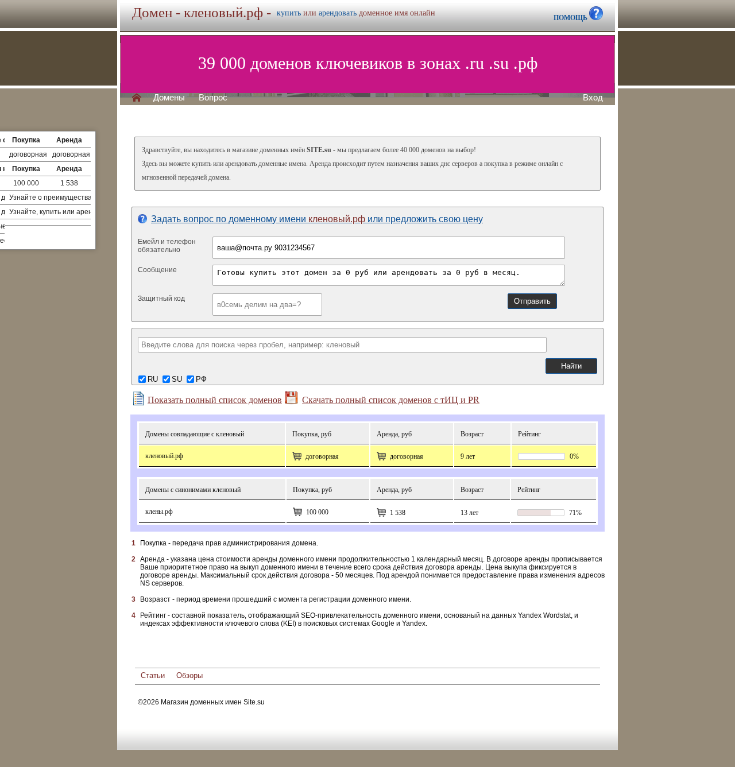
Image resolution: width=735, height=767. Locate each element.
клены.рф (159, 512)
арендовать (338, 13)
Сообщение (157, 270)
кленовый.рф (164, 456)
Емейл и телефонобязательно (167, 246)
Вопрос (213, 97)
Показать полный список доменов (215, 400)
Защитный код (161, 299)
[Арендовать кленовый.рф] (381, 456)
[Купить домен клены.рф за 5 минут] (297, 512)
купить (289, 13)
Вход (593, 97)
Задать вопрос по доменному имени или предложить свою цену (317, 219)
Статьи (153, 675)
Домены (169, 97)
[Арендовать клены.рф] (381, 513)
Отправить (532, 301)
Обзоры (189, 675)
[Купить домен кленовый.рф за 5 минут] (297, 456)
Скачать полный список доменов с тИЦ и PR (390, 400)
